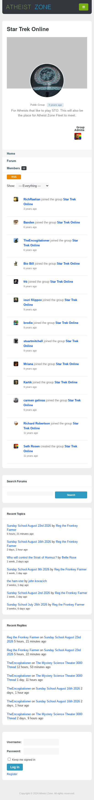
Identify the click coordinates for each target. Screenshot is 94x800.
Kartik (28, 382)
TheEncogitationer (37, 240)
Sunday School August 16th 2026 (29, 541)
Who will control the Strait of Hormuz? (32, 557)
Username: (14, 742)
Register (12, 774)
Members (16, 168)
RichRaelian (32, 199)
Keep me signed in (23, 759)
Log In (14, 767)
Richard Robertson (37, 423)
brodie (28, 323)
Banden (29, 222)
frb (25, 281)
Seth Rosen (32, 446)
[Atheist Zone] (28, 8)
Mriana (28, 364)
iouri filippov (33, 300)
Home (11, 153)
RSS (13, 176)
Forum (11, 161)
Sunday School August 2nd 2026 (28, 593)
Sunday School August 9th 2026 (28, 569)
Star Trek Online (68, 222)
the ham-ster (15, 581)
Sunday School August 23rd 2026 (29, 525)
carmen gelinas (34, 400)
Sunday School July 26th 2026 (27, 604)
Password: (14, 751)
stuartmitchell (33, 341)
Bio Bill (29, 263)
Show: (11, 186)
